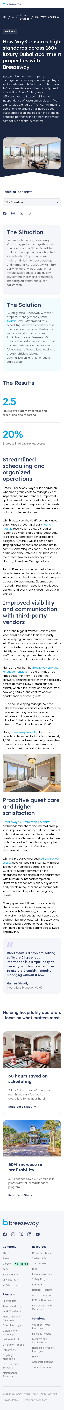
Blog (34, 1268)
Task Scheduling (12, 1306)
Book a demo (10, 1274)
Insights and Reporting (10, 1332)
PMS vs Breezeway (43, 1300)
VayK (6, 76)
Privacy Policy (11, 1400)
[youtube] (37, 1234)
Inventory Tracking (13, 1344)
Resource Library (41, 1253)
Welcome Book (11, 1339)
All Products (9, 1300)
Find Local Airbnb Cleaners (42, 1307)
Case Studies (24, 17)
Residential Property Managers (43, 1349)
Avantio (12, 321)
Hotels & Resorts (41, 1333)
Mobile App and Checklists (11, 1318)
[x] (21, 1234)
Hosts (35, 1356)
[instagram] (13, 1234)
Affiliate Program (42, 1295)
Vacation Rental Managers (41, 1326)
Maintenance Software (10, 1374)
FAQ (5, 1269)
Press (6, 1258)
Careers (7, 1263)
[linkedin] (29, 1234)
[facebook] (5, 1234)
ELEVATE (37, 1284)
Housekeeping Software (11, 1366)
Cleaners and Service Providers (42, 1340)
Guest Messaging (12, 1325)
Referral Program (42, 1289)
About (6, 1253)
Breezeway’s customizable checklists (27, 822)
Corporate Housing (42, 1361)
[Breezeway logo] (21, 1223)
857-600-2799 (11, 1279)
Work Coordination (13, 1311)
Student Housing (41, 1367)
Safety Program (41, 1279)
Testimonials (39, 1258)
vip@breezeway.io (13, 1285)
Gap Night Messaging (9, 1357)
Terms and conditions (35, 1400)
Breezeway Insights (23, 732)
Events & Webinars (42, 1274)
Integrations (10, 1350)
